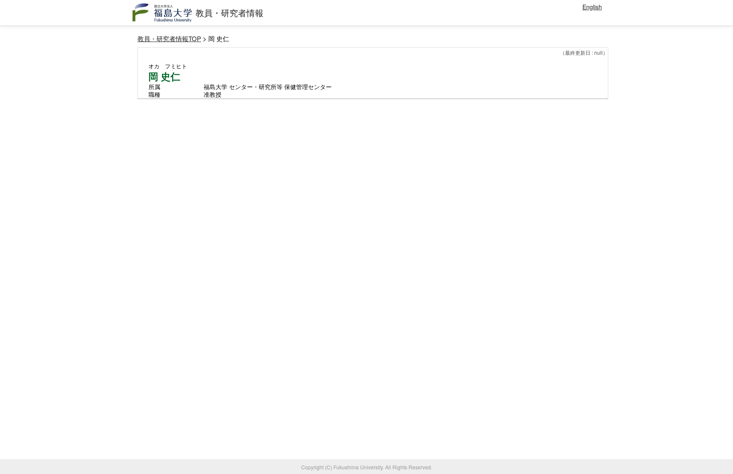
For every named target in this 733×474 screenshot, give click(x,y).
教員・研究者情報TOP (169, 38)
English (592, 7)
